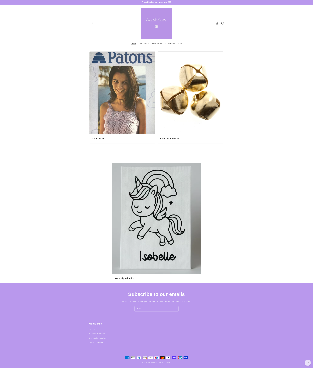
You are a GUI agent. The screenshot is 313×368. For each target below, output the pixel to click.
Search (92, 329)
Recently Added (123, 278)
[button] (92, 23)
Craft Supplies (168, 138)
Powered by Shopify (164, 362)
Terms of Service (96, 342)
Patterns (96, 138)
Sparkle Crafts (152, 362)
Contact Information (97, 338)
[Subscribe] (175, 309)
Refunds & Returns (97, 334)
